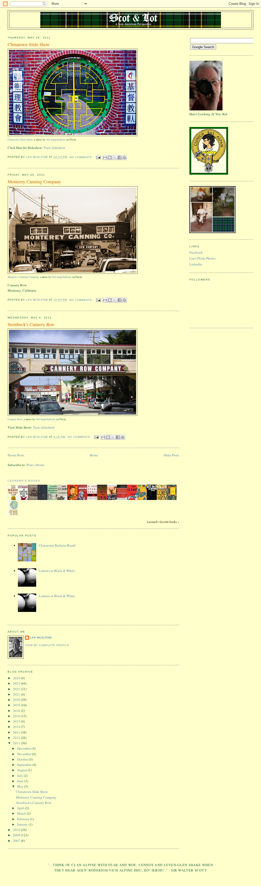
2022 (17, 689)
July (20, 775)
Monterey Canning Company (34, 181)
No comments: (82, 157)
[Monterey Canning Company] (73, 273)
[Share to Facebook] (119, 157)
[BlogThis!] (109, 157)
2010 (17, 829)
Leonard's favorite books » (163, 522)
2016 (17, 716)
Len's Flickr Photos (202, 258)
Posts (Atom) (35, 465)
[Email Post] (98, 157)
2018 (17, 710)
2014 (17, 726)
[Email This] (105, 157)
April (21, 808)
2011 (17, 743)
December (24, 748)
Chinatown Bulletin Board (57, 545)
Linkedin (195, 264)
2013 (17, 732)
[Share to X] (114, 157)
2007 (17, 840)
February (23, 819)
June (20, 781)
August (22, 770)
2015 (17, 721)
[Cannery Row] (72, 415)
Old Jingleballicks (56, 139)
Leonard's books (24, 480)
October (23, 759)
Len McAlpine (41, 637)
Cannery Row (15, 419)
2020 (17, 699)
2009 (17, 835)
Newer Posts (16, 455)
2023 (17, 683)
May (20, 786)
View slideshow (54, 147)
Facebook (196, 252)
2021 (17, 694)
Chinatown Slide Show (29, 44)
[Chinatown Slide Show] (73, 135)
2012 (17, 737)
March (22, 813)
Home (94, 455)
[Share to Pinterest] (124, 157)
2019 (17, 705)
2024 (17, 678)
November (24, 754)
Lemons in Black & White (57, 570)
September (24, 764)
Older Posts (171, 455)
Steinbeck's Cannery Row (31, 324)
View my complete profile (47, 645)
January (23, 824)
